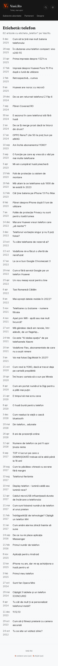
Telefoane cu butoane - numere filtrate (30, 310)
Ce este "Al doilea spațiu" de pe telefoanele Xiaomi (30, 339)
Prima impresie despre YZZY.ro (30, 58)
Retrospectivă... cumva (25, 78)
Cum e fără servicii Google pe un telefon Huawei (31, 272)
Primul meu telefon (23, 573)
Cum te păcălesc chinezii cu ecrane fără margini (32, 468)
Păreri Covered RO (23, 106)
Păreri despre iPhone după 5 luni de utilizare (33, 204)
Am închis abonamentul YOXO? (29, 145)
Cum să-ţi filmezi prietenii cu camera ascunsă (33, 623)
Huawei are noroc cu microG (28, 87)
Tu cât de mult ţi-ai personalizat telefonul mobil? (30, 604)
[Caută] (45, 7)
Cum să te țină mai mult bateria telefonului (30, 41)
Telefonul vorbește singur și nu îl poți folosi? (33, 234)
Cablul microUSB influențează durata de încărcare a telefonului (33, 497)
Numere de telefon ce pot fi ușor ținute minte (31, 445)
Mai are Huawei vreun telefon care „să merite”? (32, 224)
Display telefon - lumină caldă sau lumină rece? (31, 487)
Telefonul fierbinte (23, 476)
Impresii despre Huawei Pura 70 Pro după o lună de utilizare (33, 70)
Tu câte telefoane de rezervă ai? (31, 241)
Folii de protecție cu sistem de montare (29, 175)
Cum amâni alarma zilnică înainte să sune (32, 527)
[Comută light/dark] (52, 7)
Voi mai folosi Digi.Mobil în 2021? (30, 357)
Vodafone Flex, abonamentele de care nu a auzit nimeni (34, 349)
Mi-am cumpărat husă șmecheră (30, 164)
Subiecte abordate (12, 16)
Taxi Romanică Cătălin (24, 289)
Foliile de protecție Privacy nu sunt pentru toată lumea (32, 214)
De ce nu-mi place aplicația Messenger (27, 537)
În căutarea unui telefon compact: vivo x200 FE (34, 51)
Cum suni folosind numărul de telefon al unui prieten (33, 507)
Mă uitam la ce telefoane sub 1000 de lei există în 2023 (33, 185)
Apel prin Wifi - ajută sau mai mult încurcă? (31, 320)
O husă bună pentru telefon (28, 405)
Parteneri (29, 16)
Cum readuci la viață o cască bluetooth (28, 416)
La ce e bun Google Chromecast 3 (32, 261)
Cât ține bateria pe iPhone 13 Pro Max (34, 193)
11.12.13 (16, 611)
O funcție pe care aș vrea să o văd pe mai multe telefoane (33, 156)
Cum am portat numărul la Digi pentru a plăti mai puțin (33, 388)
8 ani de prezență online (26, 433)
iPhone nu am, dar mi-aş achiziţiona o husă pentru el (33, 565)
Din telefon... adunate (24, 424)
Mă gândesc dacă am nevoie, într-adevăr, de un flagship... (31, 330)
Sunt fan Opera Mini (24, 582)
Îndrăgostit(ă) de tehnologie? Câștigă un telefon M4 (33, 517)
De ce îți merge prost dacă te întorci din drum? (33, 127)
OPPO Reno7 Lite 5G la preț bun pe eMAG (32, 137)
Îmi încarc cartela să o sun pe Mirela (33, 376)
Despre (40, 16)
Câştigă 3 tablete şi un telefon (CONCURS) (29, 594)
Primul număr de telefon (26, 545)
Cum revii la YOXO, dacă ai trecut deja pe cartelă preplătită (33, 368)
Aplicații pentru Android (26, 554)
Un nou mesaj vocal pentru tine (30, 280)
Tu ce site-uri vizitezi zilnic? (28, 631)
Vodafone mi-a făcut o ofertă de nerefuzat (30, 253)
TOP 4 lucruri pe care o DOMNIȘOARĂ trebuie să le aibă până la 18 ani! (34, 457)
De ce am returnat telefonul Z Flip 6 (32, 96)
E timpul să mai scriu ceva (27, 396)
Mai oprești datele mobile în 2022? (32, 299)
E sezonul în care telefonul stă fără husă (32, 117)
